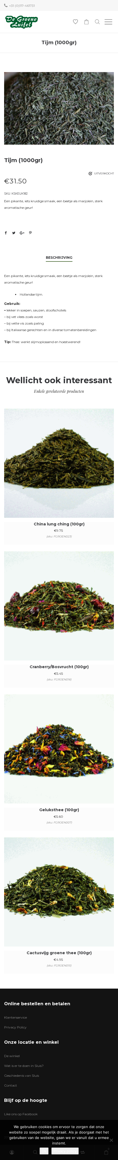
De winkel (12, 1056)
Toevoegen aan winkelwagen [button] (59, 470)
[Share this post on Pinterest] (30, 233)
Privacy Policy (15, 1027)
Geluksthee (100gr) (59, 809)
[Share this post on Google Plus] (22, 233)
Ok (44, 1151)
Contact (10, 1085)
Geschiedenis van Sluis (21, 1075)
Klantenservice (15, 1017)
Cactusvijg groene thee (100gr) (59, 952)
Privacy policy (65, 1151)
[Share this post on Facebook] (5, 233)
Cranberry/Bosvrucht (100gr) (59, 666)
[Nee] (111, 1140)
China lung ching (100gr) (59, 524)
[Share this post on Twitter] (14, 233)
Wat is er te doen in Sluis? (24, 1066)
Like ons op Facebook (21, 1114)
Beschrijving (59, 257)
